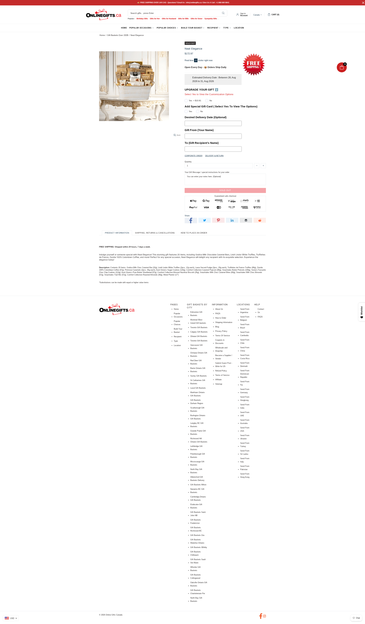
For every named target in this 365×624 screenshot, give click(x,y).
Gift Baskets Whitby (198, 547)
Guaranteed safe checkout (225, 196)
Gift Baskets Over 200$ (117, 35)
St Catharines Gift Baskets (197, 382)
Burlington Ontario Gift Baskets (197, 417)
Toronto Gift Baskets (198, 327)
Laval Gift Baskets (198, 388)
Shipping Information (223, 322)
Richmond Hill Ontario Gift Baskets (198, 440)
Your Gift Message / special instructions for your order (207, 172)
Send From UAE (244, 414)
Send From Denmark (244, 364)
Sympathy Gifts (210, 19)
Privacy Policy (221, 331)
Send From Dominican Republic (244, 374)
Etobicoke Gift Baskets (196, 506)
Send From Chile (244, 341)
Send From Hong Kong (244, 475)
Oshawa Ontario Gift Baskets (198, 354)
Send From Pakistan (244, 467)
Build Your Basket (178, 330)
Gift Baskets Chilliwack (195, 553)
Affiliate (218, 380)
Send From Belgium (244, 318)
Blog (217, 327)
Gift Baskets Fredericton (195, 521)
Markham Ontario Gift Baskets (197, 394)
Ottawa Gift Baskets (198, 336)
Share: (187, 216)
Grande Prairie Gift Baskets (198, 432)
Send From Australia (244, 421)
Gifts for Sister (196, 19)
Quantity (188, 162)
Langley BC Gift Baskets (196, 424)
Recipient (178, 336)
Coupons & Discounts (219, 341)
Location (177, 345)
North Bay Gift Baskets (196, 471)
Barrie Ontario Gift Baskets (197, 370)
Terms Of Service (222, 335)
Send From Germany (244, 391)
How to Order (220, 318)
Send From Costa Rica (244, 357)
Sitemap (218, 384)
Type (176, 341)
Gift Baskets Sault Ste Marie (198, 561)
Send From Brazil (244, 326)
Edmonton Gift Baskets (196, 313)
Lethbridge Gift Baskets (196, 448)
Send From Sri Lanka (244, 452)
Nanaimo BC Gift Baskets (197, 490)
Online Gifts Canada (103, 14)
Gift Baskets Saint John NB (198, 513)
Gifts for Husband (169, 19)
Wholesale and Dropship (221, 349)
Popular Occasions (178, 315)
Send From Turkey (244, 444)
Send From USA (244, 429)
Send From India (244, 406)
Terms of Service (222, 375)
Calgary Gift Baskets (199, 332)
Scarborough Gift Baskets (197, 409)
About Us (219, 309)
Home (102, 35)
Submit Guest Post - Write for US (223, 364)
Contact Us (261, 310)
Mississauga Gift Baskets (197, 463)
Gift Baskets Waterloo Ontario (197, 541)
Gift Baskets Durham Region (196, 401)
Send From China (244, 349)
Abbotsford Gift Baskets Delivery (197, 478)
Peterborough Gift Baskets (197, 455)
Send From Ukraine (244, 437)
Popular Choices (177, 323)
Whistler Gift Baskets (195, 568)
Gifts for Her (155, 19)
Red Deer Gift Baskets (196, 362)
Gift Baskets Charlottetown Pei (197, 592)
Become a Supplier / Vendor (223, 357)
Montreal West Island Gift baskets (198, 321)
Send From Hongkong (244, 398)
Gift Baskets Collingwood (195, 576)
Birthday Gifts (142, 19)
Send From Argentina (244, 310)
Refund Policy (221, 371)
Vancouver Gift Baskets (196, 346)
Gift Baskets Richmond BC (196, 529)
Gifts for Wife (183, 19)
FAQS (217, 313)
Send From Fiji (244, 383)
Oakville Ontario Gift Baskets (198, 584)
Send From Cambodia (244, 333)
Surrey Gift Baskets (198, 376)
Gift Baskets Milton (198, 485)
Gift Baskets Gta (197, 535)
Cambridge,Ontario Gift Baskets (198, 498)
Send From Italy (244, 460)
